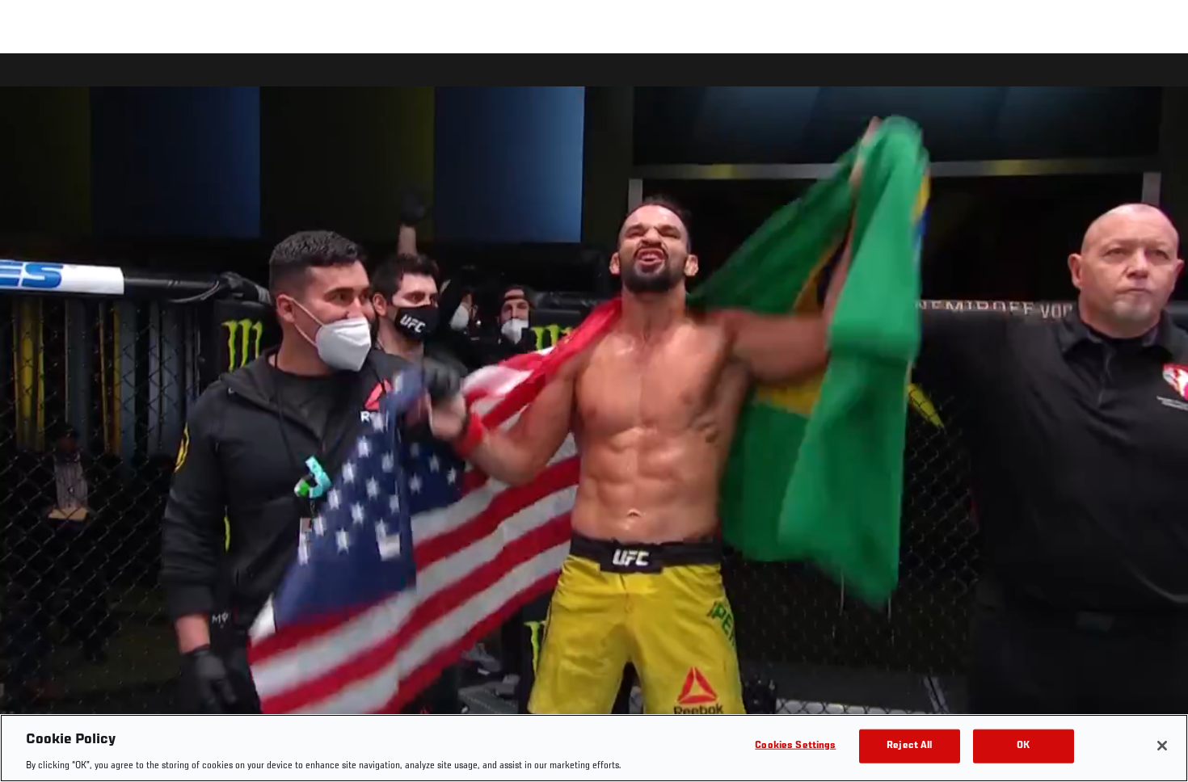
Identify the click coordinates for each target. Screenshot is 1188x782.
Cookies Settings (795, 745)
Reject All (909, 745)
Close (1157, 85)
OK (1023, 745)
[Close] (1162, 745)
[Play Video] (594, 420)
